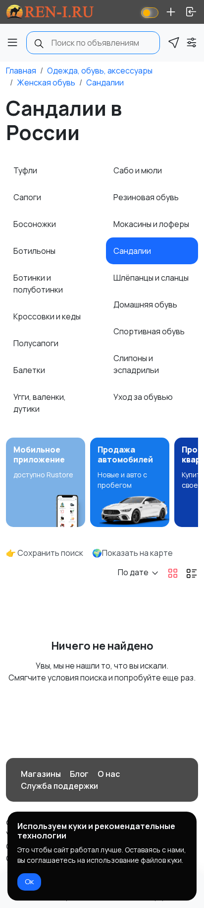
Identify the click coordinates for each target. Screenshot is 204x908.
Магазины (41, 773)
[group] (45, 482)
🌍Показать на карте (132, 552)
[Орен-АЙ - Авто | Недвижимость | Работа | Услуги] (50, 12)
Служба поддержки (59, 785)
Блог (79, 773)
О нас (109, 773)
